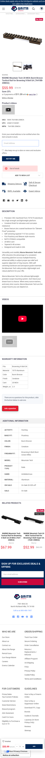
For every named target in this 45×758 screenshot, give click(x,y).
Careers (5, 661)
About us (5, 641)
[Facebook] (4, 200)
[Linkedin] (22, 200)
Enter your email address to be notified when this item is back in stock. (21, 135)
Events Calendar (8, 665)
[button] (20, 94)
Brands (27, 712)
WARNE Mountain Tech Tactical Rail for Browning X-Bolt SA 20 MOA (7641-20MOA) (11, 536)
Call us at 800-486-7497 (22, 610)
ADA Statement (8, 713)
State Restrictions (9, 705)
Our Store (5, 637)
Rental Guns (7, 653)
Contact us (6, 645)
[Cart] (41, 8)
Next (42, 503)
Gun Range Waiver (9, 657)
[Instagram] (18, 617)
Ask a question (10, 408)
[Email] (8, 200)
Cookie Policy (33, 675)
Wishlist (8, 741)
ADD (34, 746)
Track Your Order (31, 637)
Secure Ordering (30, 641)
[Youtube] (22, 617)
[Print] (13, 200)
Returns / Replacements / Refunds (30, 652)
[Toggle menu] (3, 8)
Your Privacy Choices (18, 751)
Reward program (8, 709)
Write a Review (7, 98)
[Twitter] (17, 200)
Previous (37, 503)
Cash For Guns (8, 717)
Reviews (27, 726)
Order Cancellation (31, 645)
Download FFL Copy (32, 708)
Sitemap (27, 730)
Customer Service (9, 701)
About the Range (8, 649)
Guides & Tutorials (31, 716)
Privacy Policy (33, 671)
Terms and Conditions (33, 679)
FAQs (26, 667)
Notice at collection (11, 755)
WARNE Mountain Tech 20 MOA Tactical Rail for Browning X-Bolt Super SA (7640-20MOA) (34, 536)
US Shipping (29, 663)
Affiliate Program (31, 659)
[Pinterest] (26, 200)
